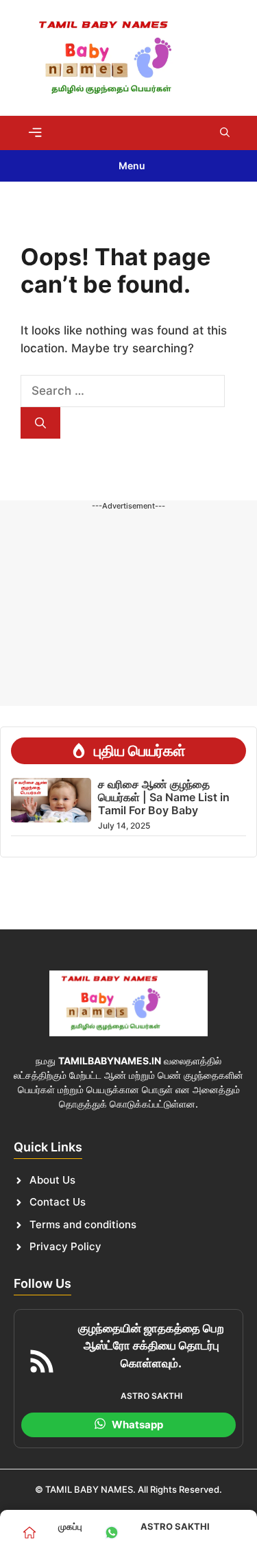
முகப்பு (70, 1526)
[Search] (40, 423)
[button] (224, 133)
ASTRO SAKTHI (175, 1526)
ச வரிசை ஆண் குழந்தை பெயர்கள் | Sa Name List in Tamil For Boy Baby (164, 797)
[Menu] (35, 132)
